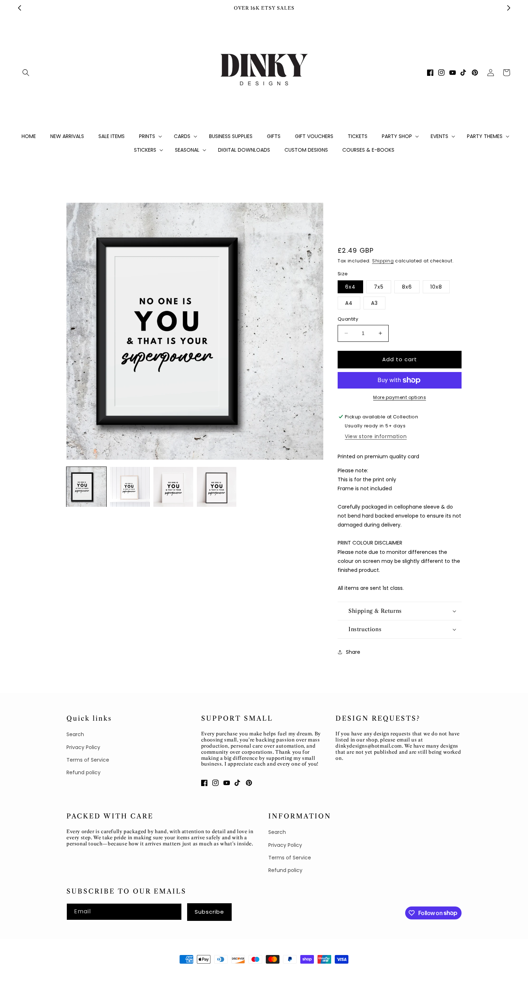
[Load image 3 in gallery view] (173, 487)
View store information (376, 436)
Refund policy (83, 772)
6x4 (350, 286)
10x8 (436, 286)
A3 (374, 303)
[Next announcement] (509, 8)
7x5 (379, 286)
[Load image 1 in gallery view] (86, 487)
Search (75, 734)
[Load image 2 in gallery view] (130, 487)
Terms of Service (87, 759)
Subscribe (209, 911)
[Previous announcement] (19, 8)
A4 (349, 303)
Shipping (383, 261)
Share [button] (353, 652)
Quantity (348, 319)
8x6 (407, 286)
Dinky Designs (100, 972)
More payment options (399, 397)
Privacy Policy (83, 747)
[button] (26, 73)
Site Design (135, 972)
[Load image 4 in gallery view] (217, 487)
